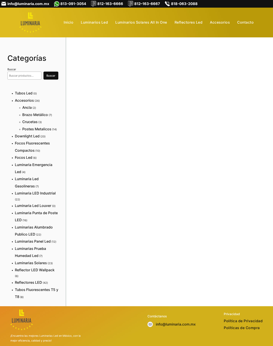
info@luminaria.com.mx (176, 324)
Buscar (11, 69)
